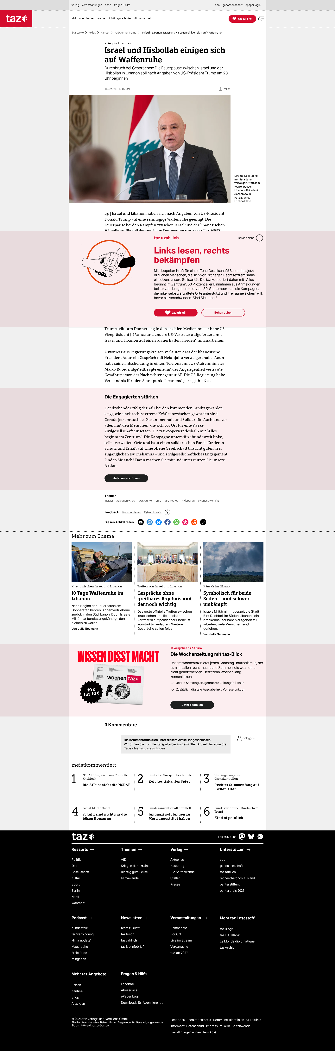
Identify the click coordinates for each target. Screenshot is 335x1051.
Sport (76, 884)
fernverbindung (83, 934)
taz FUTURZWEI (231, 935)
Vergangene (179, 947)
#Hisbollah (188, 500)
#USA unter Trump (150, 500)
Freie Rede (79, 953)
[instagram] (260, 838)
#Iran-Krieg (172, 500)
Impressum (214, 1026)
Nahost (104, 32)
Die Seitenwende (182, 872)
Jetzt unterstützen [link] (126, 478)
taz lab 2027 (179, 953)
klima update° (81, 940)
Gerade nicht (246, 238)
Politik (92, 32)
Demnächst (178, 928)
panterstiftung (230, 884)
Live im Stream (181, 940)
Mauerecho (80, 947)
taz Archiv (227, 948)
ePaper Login (130, 996)
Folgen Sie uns (227, 837)
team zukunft (130, 928)
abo (222, 860)
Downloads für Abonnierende (142, 1003)
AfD (123, 860)
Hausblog (177, 866)
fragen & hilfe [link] (122, 5)
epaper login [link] (253, 5)
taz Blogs (226, 929)
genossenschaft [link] (233, 5)
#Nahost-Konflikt (208, 500)
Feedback (128, 984)
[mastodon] (242, 838)
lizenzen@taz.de (99, 1025)
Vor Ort (175, 934)
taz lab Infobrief (132, 947)
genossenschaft (231, 866)
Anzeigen (78, 1004)
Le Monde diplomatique (237, 941)
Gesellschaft (80, 872)
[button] (261, 18)
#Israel (108, 500)
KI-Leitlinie (253, 1020)
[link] (75, 18)
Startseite (78, 32)
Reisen (76, 985)
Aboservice (129, 990)
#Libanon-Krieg (126, 500)
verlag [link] (75, 5)
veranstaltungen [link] (92, 5)
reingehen (79, 959)
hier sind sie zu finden (149, 748)
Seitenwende (241, 1026)
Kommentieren (131, 512)
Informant (177, 1026)
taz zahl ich (228, 872)
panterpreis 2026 (232, 891)
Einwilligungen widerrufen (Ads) (193, 1032)
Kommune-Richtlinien (229, 1020)
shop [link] (108, 5)
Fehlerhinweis (152, 512)
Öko (74, 866)
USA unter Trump (125, 32)
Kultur (76, 878)
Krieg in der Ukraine (135, 866)
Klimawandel (130, 878)
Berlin (76, 891)
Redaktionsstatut (199, 1020)
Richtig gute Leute (134, 872)
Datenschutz (195, 1026)
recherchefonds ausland (237, 878)
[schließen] (259, 238)
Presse (175, 884)
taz (83, 837)
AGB (227, 1026)
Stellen (175, 878)
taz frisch (127, 934)
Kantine (77, 991)
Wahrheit (78, 903)
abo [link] (217, 5)
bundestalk (80, 928)
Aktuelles (177, 860)
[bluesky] (251, 838)
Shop (75, 997)
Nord (75, 897)
